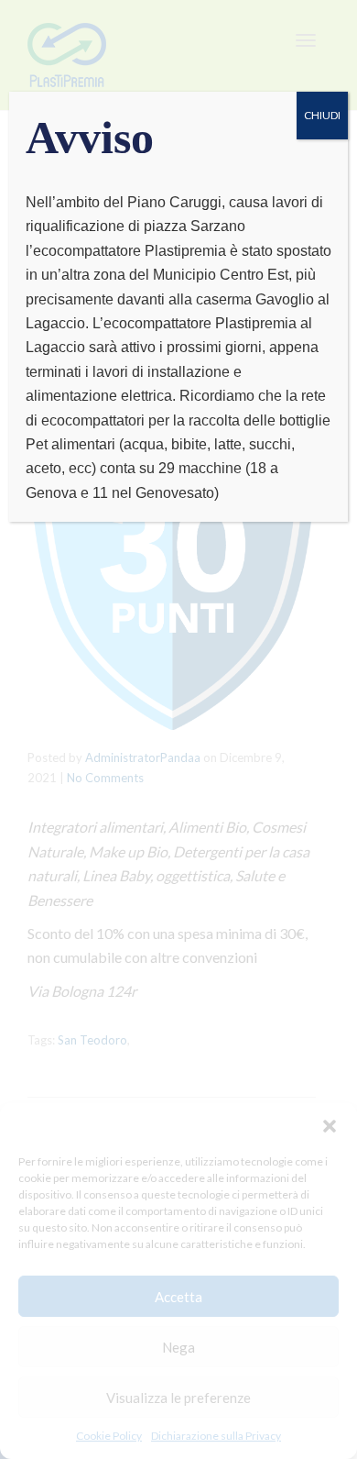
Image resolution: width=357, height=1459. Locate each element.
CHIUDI (322, 115)
